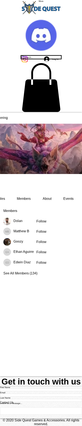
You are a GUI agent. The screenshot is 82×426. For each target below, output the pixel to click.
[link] (24, 198)
